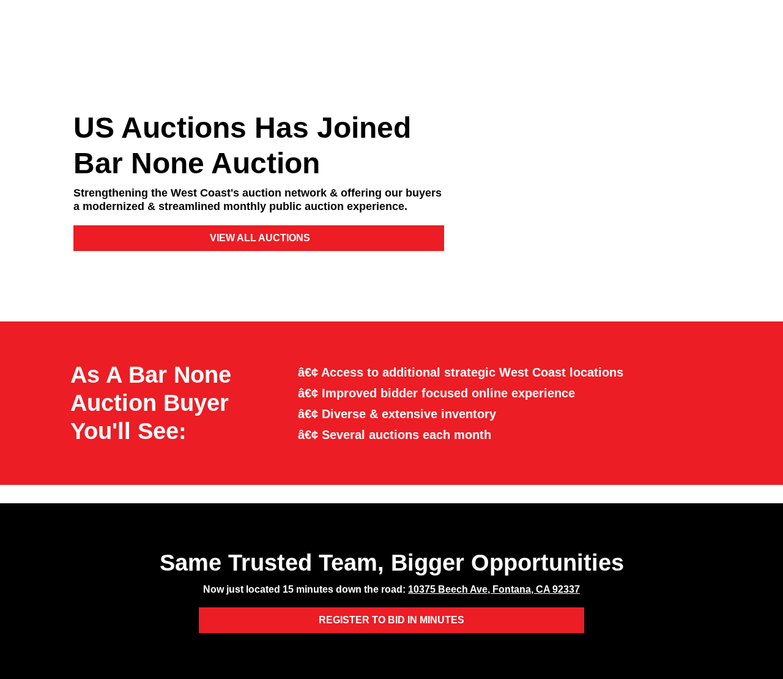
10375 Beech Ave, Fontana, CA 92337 (494, 589)
